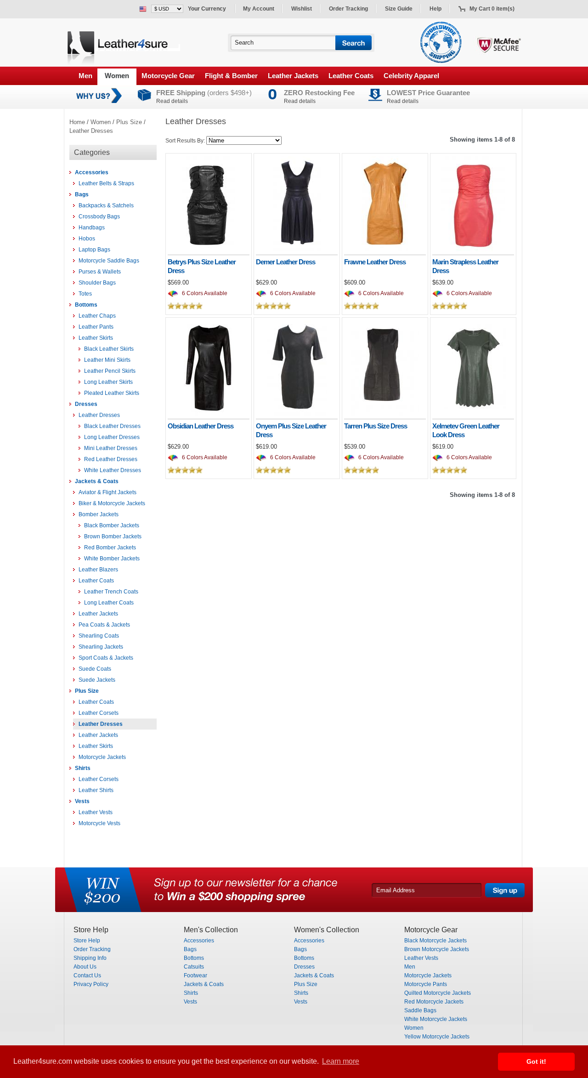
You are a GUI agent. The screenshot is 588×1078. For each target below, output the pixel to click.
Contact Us (87, 975)
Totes (85, 294)
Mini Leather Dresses (110, 448)
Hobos (87, 238)
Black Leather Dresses (112, 426)
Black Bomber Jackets (111, 525)
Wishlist (301, 9)
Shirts (82, 768)
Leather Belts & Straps (106, 183)
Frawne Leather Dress (375, 262)
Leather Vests (96, 812)
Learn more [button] (340, 1061)
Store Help (87, 940)
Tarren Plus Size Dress (375, 426)
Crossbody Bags (99, 216)
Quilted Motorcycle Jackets (437, 993)
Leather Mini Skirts (107, 360)
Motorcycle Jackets (102, 757)
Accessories (91, 172)
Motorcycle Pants (425, 984)
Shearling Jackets (101, 647)
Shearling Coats (99, 636)
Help (435, 9)
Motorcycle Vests (99, 823)
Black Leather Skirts (109, 349)
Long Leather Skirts (108, 382)
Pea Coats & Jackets (104, 625)
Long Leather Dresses (112, 437)
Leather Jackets (293, 76)
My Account (258, 9)
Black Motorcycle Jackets (435, 940)
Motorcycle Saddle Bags (109, 260)
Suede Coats (95, 669)
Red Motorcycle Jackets (434, 1001)
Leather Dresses (91, 130)
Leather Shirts (96, 790)
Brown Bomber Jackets (112, 536)
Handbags (92, 227)
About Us (85, 967)
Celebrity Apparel (411, 76)
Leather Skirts (96, 338)
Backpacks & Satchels (106, 205)
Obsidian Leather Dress (200, 426)
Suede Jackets (97, 680)
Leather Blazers (98, 569)
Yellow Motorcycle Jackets (436, 1036)
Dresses (86, 404)
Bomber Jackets (99, 514)
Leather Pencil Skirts (110, 371)
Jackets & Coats (97, 481)
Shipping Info (90, 958)
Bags (82, 194)
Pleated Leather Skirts (111, 393)
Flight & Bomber (231, 76)
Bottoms (86, 305)
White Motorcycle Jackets (435, 1019)
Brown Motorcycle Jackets (436, 949)
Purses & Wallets (100, 271)
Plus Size (129, 122)
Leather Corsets (99, 713)
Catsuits (194, 967)
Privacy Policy (91, 984)
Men (85, 76)
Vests (82, 801)
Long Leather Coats (109, 602)
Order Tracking (348, 9)
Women (117, 76)
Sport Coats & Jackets (106, 658)
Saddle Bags (420, 1010)
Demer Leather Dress (285, 262)
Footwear (195, 975)
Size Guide (399, 9)
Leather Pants (96, 327)
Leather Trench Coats (111, 591)
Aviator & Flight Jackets (107, 492)
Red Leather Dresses (110, 459)
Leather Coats (350, 76)
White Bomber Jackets (112, 558)
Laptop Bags (94, 249)
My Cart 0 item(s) (491, 9)
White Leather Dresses (112, 470)
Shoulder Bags (97, 282)
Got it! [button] (536, 1061)
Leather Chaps (97, 316)
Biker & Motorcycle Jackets (112, 503)
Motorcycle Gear (168, 76)
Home (77, 122)
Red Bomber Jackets (110, 547)
